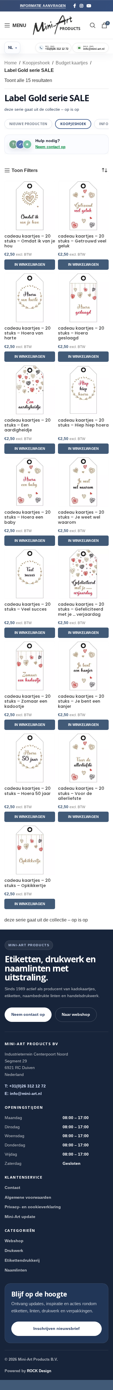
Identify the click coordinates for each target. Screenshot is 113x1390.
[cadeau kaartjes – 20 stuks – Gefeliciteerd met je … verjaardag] (83, 574)
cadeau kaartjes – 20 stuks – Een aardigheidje (27, 425)
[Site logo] (57, 24)
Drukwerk (14, 1250)
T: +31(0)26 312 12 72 (25, 1086)
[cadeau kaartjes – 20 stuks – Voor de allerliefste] (83, 758)
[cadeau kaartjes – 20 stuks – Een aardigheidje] (29, 390)
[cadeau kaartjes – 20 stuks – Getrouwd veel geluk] (83, 206)
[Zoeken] (93, 25)
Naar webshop (76, 1014)
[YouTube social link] (89, 6)
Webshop (14, 1240)
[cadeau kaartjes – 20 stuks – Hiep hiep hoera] (83, 390)
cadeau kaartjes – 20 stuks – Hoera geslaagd (81, 333)
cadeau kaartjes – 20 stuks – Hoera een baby (27, 517)
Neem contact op (50, 147)
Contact (12, 1187)
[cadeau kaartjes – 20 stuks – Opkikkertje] (29, 850)
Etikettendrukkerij (22, 1260)
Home (10, 62)
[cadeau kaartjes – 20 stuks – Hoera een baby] (29, 482)
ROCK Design (39, 1371)
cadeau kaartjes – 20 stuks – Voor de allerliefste (81, 793)
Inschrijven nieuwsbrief (56, 1328)
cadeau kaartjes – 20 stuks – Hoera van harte (27, 333)
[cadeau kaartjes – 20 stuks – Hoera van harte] (29, 298)
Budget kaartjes (72, 62)
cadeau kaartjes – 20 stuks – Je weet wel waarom (81, 517)
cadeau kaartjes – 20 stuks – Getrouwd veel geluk (82, 241)
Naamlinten (16, 1270)
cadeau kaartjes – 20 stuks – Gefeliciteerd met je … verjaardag (81, 609)
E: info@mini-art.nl (23, 1093)
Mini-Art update (20, 1216)
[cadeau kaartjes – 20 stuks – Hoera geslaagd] (83, 298)
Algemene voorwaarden (28, 1197)
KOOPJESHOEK (73, 123)
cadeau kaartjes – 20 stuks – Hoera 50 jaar (27, 791)
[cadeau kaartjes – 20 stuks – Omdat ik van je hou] (29, 206)
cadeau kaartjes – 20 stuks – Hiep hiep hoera (83, 423)
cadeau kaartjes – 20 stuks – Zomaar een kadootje (27, 701)
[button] (29, 264)
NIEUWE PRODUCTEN (28, 123)
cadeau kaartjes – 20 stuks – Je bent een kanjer (81, 701)
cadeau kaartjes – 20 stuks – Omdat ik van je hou (29, 241)
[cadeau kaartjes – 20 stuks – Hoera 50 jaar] (29, 758)
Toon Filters (25, 170)
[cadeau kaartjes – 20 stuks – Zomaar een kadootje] (29, 666)
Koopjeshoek (36, 62)
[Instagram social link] (81, 6)
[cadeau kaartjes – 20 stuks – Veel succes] (29, 574)
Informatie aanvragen (43, 6)
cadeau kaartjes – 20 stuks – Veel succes (27, 607)
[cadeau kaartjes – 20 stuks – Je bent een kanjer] (83, 666)
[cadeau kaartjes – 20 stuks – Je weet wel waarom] (83, 482)
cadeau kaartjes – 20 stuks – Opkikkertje (27, 883)
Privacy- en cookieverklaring (33, 1206)
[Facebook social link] (75, 6)
